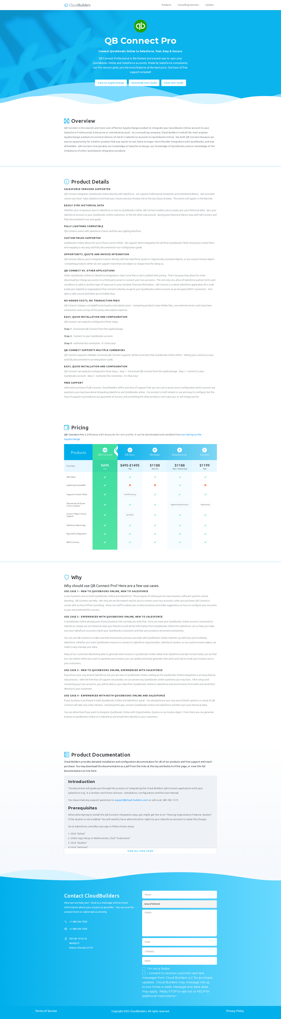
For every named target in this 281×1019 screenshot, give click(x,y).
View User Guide (173, 82)
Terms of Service (46, 1010)
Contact (209, 5)
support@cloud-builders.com (131, 800)
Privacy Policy (235, 1010)
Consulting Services (188, 5)
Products (166, 5)
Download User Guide (144, 82)
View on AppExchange (111, 82)
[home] (77, 5)
